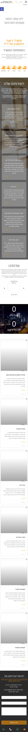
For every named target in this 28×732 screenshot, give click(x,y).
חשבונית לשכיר (20, 589)
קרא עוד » (23, 390)
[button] (2, 9)
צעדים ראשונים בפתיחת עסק (15, 375)
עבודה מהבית (20, 429)
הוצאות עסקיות (20, 648)
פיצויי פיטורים (20, 537)
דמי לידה (22, 485)
